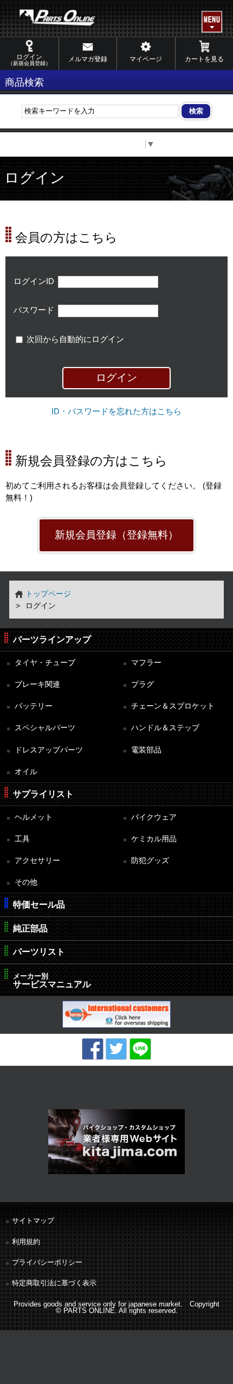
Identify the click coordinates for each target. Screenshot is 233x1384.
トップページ (48, 593)
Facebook (92, 1049)
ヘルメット (34, 817)
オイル (26, 771)
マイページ (146, 59)
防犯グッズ (150, 860)
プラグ (142, 684)
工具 (22, 838)
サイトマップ (33, 1220)
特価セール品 (39, 904)
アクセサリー (37, 860)
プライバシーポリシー (47, 1262)
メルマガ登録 (87, 59)
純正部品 (30, 928)
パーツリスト (39, 951)
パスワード (34, 310)
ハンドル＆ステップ (165, 727)
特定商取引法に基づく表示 (54, 1283)
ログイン (29, 59)
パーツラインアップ (52, 639)
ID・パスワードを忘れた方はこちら (116, 411)
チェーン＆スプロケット (173, 706)
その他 (26, 882)
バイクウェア (154, 817)
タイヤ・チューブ (45, 662)
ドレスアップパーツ (49, 750)
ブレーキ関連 (37, 684)
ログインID (34, 281)
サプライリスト (43, 794)
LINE (140, 1049)
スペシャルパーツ (45, 727)
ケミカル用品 (154, 838)
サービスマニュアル (52, 980)
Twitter (116, 1049)
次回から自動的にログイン (75, 339)
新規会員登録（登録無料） (116, 534)
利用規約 (26, 1242)
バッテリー (34, 706)
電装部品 (146, 750)
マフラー (146, 662)
